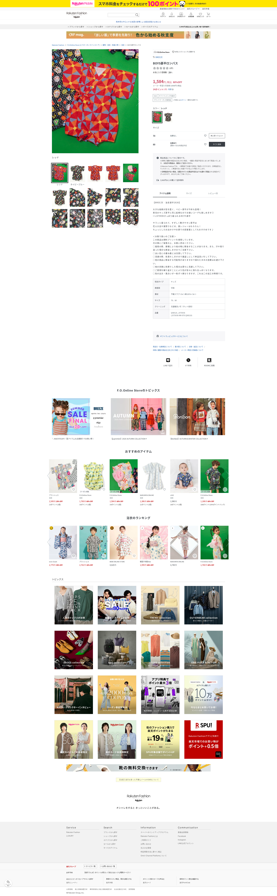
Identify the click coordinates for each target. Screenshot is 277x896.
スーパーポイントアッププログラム (154, 832)
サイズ (189, 193)
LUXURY (69, 836)
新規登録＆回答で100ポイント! (172, 9)
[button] (95, 101)
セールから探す (110, 844)
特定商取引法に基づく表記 (151, 852)
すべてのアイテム (110, 848)
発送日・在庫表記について (162, 346)
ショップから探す (110, 836)
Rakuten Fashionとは (149, 836)
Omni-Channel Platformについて (154, 856)
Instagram (182, 840)
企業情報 (69, 889)
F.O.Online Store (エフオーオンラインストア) (83, 45)
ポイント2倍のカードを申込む (154, 879)
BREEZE (159, 57)
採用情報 (132, 889)
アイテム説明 (165, 193)
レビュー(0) (213, 193)
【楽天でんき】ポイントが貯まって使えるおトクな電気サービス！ (107, 872)
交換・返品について (196, 346)
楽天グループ (192, 9)
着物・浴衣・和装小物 (110, 45)
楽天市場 (205, 9)
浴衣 (123, 45)
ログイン (183, 100)
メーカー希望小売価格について (192, 350)
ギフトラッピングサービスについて (174, 336)
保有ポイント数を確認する (189, 879)
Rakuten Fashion (58, 45)
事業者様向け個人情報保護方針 (101, 889)
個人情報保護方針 (81, 889)
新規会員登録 (183, 832)
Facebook (182, 836)
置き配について (180, 346)
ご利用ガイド (146, 840)
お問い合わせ (146, 844)
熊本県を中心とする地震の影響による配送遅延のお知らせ (138, 22)
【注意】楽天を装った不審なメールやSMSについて (138, 780)
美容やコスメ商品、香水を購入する (119, 879)
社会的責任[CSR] (120, 889)
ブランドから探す (110, 832)
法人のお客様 (146, 848)
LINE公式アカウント (186, 843)
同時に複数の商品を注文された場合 (165, 350)
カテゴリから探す (110, 840)
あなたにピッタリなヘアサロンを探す (79, 879)
